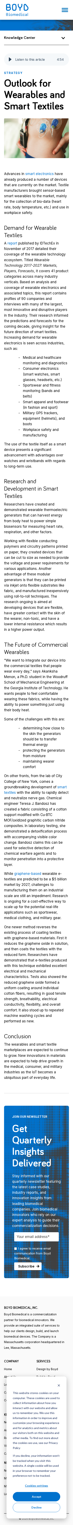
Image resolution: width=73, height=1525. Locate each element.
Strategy (13, 73)
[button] (10, 59)
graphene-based (27, 874)
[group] (36, 59)
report (12, 243)
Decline (36, 1507)
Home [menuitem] (8, 1369)
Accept (36, 1496)
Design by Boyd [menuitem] (47, 1369)
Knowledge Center (19, 38)
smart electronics (39, 174)
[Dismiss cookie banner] (58, 1385)
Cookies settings (36, 1485)
